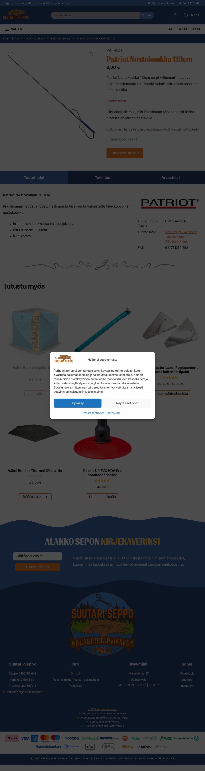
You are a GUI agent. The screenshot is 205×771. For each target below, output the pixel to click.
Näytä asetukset (127, 403)
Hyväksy (78, 403)
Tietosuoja (113, 413)
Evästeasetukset (93, 413)
